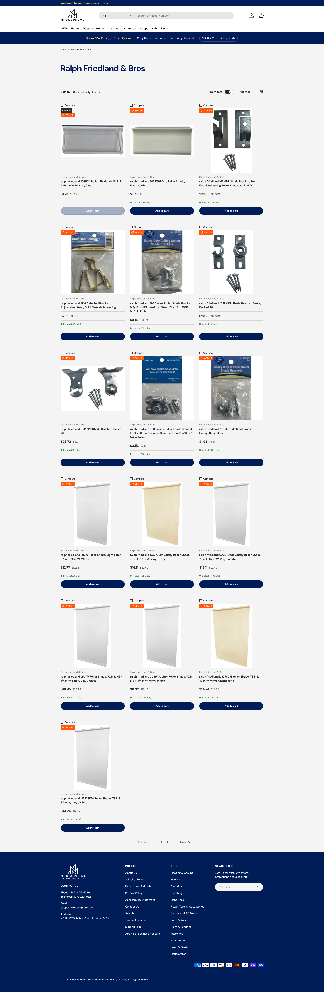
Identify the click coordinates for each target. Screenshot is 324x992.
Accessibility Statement (140, 900)
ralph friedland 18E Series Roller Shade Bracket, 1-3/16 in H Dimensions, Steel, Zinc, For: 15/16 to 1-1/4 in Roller (161, 307)
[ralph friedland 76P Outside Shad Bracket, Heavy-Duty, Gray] (231, 388)
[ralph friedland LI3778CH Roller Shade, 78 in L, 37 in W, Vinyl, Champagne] (231, 636)
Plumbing (176, 893)
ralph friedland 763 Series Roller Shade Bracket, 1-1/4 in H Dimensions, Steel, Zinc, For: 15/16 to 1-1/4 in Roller (162, 433)
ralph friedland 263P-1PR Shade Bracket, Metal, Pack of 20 (230, 305)
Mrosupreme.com (77, 979)
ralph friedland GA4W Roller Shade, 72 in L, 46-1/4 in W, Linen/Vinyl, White (91, 678)
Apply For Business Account (142, 933)
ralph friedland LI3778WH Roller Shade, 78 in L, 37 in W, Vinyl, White (91, 800)
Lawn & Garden (180, 947)
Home (75, 28)
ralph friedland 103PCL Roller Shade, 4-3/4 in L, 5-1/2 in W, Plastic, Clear (91, 183)
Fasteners (177, 933)
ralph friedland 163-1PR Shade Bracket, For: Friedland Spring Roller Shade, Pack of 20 (227, 183)
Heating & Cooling (182, 873)
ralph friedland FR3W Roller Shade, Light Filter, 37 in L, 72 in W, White (91, 557)
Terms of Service (135, 920)
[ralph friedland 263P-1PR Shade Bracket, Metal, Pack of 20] (231, 262)
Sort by (65, 92)
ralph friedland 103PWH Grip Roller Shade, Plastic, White (157, 183)
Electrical (177, 886)
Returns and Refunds (138, 886)
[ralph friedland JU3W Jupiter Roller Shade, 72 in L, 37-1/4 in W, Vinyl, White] (162, 636)
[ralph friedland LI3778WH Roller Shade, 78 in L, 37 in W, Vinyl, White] (93, 757)
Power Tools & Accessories (187, 906)
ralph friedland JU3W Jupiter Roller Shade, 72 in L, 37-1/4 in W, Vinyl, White (161, 678)
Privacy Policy (133, 893)
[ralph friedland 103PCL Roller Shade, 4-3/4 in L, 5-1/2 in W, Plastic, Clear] (93, 140)
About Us (130, 28)
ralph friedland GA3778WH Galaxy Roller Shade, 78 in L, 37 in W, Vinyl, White (230, 557)
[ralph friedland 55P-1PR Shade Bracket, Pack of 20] (93, 388)
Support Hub (148, 28)
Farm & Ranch (179, 920)
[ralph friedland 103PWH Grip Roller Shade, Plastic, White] (162, 140)
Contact (114, 28)
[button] (261, 15)
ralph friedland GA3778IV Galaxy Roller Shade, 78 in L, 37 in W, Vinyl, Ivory (160, 557)
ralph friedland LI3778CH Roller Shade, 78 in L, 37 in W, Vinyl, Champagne (229, 678)
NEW (64, 28)
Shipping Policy (134, 879)
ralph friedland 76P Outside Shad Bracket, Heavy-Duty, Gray (226, 431)
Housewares (178, 954)
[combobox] (166, 15)
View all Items (99, 3)
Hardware (177, 879)
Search (129, 913)
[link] (141, 842)
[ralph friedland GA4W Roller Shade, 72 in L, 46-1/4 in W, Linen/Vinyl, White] (93, 636)
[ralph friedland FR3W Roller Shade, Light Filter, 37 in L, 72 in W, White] (93, 514)
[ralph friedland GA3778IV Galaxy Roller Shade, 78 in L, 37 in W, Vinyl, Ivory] (162, 514)
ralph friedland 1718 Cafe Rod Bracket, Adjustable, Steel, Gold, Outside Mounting (88, 305)
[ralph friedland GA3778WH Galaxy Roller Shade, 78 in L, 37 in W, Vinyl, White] (231, 514)
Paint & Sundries (181, 927)
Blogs (164, 28)
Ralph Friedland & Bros (80, 49)
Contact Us (132, 906)
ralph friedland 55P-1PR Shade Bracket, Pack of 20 (92, 431)
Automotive (178, 940)
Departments (92, 28)
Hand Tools (178, 900)
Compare (216, 92)
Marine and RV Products (186, 913)
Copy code (229, 38)
